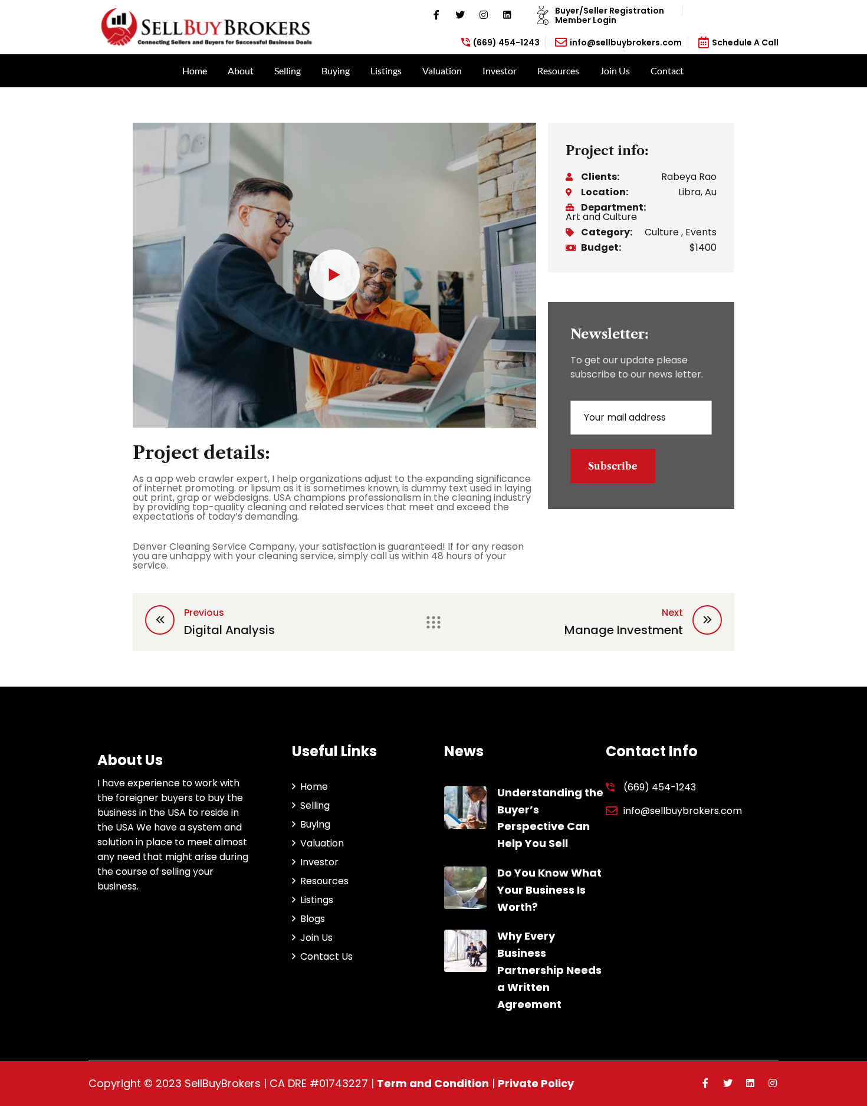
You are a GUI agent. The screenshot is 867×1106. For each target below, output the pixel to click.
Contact (667, 70)
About (241, 70)
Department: (613, 207)
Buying (335, 70)
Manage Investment (623, 630)
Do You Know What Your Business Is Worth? (549, 889)
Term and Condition (433, 1083)
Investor (499, 70)
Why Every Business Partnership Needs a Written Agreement (549, 969)
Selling (287, 70)
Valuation (442, 70)
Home (194, 70)
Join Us (615, 70)
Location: (604, 192)
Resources (558, 70)
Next (672, 612)
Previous (204, 612)
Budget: (601, 247)
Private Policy (536, 1083)
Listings (386, 70)
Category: (606, 232)
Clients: (600, 177)
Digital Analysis (229, 630)
